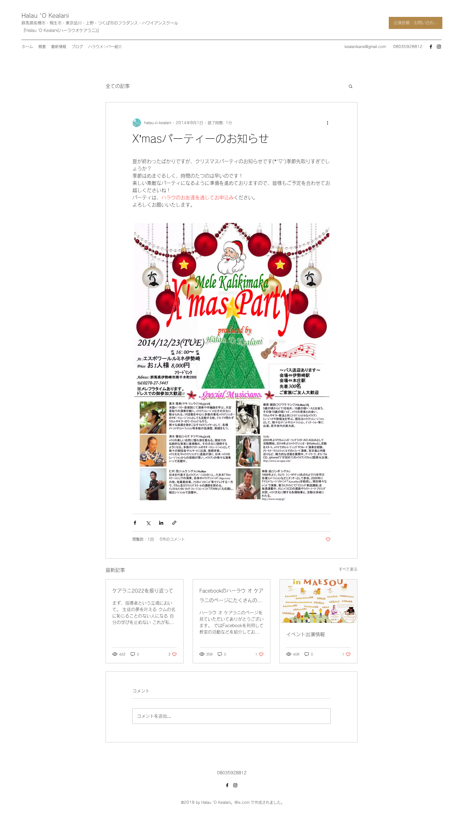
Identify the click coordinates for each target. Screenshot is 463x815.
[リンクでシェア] (174, 522)
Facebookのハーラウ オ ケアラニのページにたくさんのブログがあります (231, 596)
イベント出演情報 (305, 634)
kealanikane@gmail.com (365, 47)
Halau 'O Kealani (45, 15)
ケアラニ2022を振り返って (142, 590)
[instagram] (439, 46)
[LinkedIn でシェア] (161, 522)
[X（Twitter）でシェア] (148, 522)
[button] (350, 86)
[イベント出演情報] (318, 601)
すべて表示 (348, 569)
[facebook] (431, 46)
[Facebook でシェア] (134, 522)
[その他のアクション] (327, 123)
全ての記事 (118, 86)
